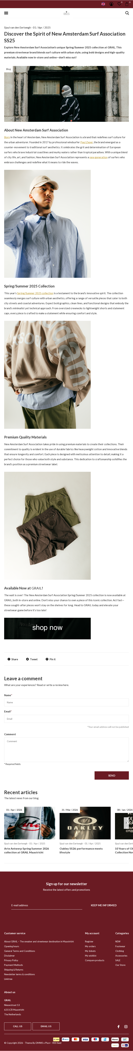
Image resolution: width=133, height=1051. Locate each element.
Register (89, 941)
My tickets (90, 951)
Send (111, 775)
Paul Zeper (86, 142)
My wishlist (90, 955)
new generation (99, 157)
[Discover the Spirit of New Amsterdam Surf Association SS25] (47, 628)
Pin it (53, 659)
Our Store (120, 965)
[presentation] (126, 823)
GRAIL (37, 588)
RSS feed (56, 1042)
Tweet (34, 659)
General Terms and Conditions (19, 951)
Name (8, 695)
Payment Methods (13, 965)
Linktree (8, 979)
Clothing (119, 951)
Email (8, 711)
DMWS (39, 1042)
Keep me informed (104, 905)
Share (14, 659)
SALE (117, 960)
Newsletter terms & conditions (19, 974)
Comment (10, 734)
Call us (17, 1026)
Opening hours (11, 946)
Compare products (94, 960)
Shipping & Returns (13, 969)
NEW (117, 941)
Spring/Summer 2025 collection (35, 293)
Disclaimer (9, 955)
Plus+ (48, 1042)
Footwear (120, 946)
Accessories (121, 955)
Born (7, 137)
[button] (6, 13)
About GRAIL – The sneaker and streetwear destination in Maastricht (39, 941)
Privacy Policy (11, 960)
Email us (46, 1026)
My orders (90, 946)
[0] (127, 4)
